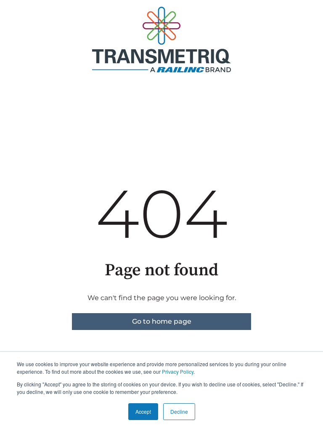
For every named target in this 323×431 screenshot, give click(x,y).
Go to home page (161, 321)
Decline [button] (179, 411)
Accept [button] (143, 411)
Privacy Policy (177, 371)
